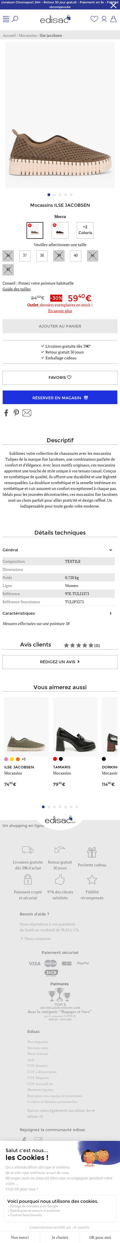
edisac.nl (35, 1116)
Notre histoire (37, 1053)
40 (76, 255)
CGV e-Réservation (42, 1071)
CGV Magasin (38, 1077)
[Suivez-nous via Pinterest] (16, 413)
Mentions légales (40, 1089)
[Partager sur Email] (27, 413)
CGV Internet (37, 1065)
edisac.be (83, 1110)
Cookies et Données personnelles (52, 1101)
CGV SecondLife (40, 1083)
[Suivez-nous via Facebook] (6, 413)
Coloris (85, 229)
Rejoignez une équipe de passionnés (54, 1095)
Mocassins (13, 773)
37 (25, 255)
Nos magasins (37, 1041)
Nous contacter (37, 938)
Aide (31, 1059)
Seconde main (38, 1047)
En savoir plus (60, 310)
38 (42, 255)
